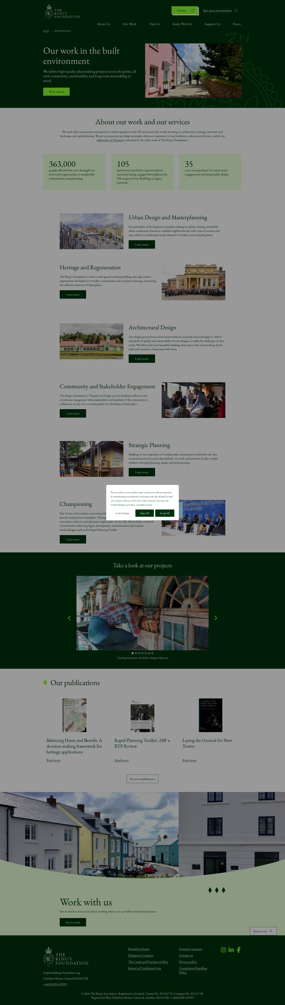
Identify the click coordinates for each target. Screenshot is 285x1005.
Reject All (144, 513)
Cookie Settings (122, 513)
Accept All (164, 513)
